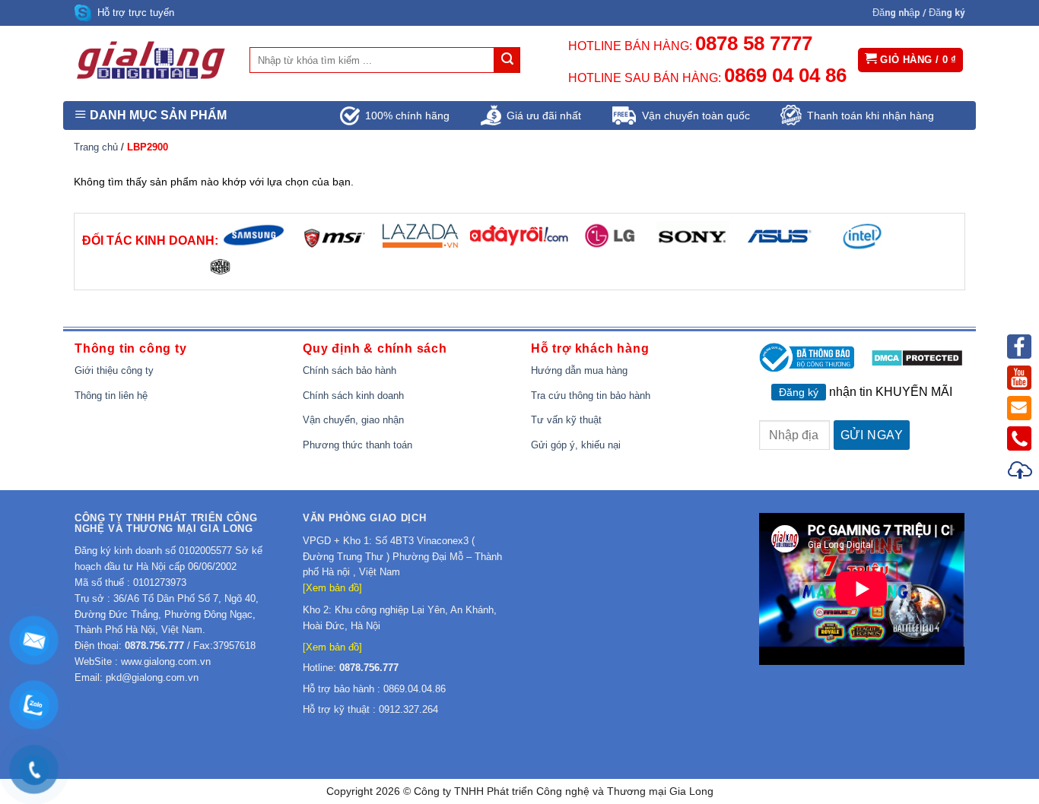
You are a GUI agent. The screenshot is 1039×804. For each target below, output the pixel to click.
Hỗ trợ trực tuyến (135, 12)
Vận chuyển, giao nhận (353, 420)
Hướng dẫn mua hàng (579, 370)
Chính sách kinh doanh (353, 395)
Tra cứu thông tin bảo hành (590, 395)
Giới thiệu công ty (114, 370)
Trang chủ (96, 147)
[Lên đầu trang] (1020, 472)
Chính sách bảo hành (349, 370)
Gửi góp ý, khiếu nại (576, 445)
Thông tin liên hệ (111, 395)
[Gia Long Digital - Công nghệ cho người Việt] (151, 60)
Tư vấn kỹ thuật (566, 420)
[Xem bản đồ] (332, 588)
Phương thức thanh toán (357, 445)
